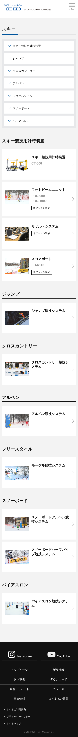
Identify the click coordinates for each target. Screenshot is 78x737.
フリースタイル (22, 95)
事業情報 (19, 698)
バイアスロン (21, 120)
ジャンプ (18, 58)
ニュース (58, 689)
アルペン (18, 83)
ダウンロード (58, 679)
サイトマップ (14, 723)
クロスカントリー (24, 70)
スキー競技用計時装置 (27, 46)
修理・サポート (19, 689)
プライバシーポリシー (19, 716)
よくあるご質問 (58, 698)
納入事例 (19, 679)
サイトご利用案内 (16, 709)
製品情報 (58, 669)
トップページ (19, 669)
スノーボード (21, 108)
